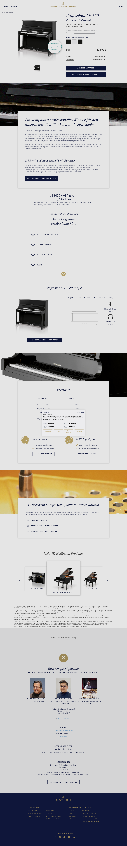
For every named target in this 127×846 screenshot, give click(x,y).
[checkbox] (45, 423)
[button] (46, 412)
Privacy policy (80, 412)
